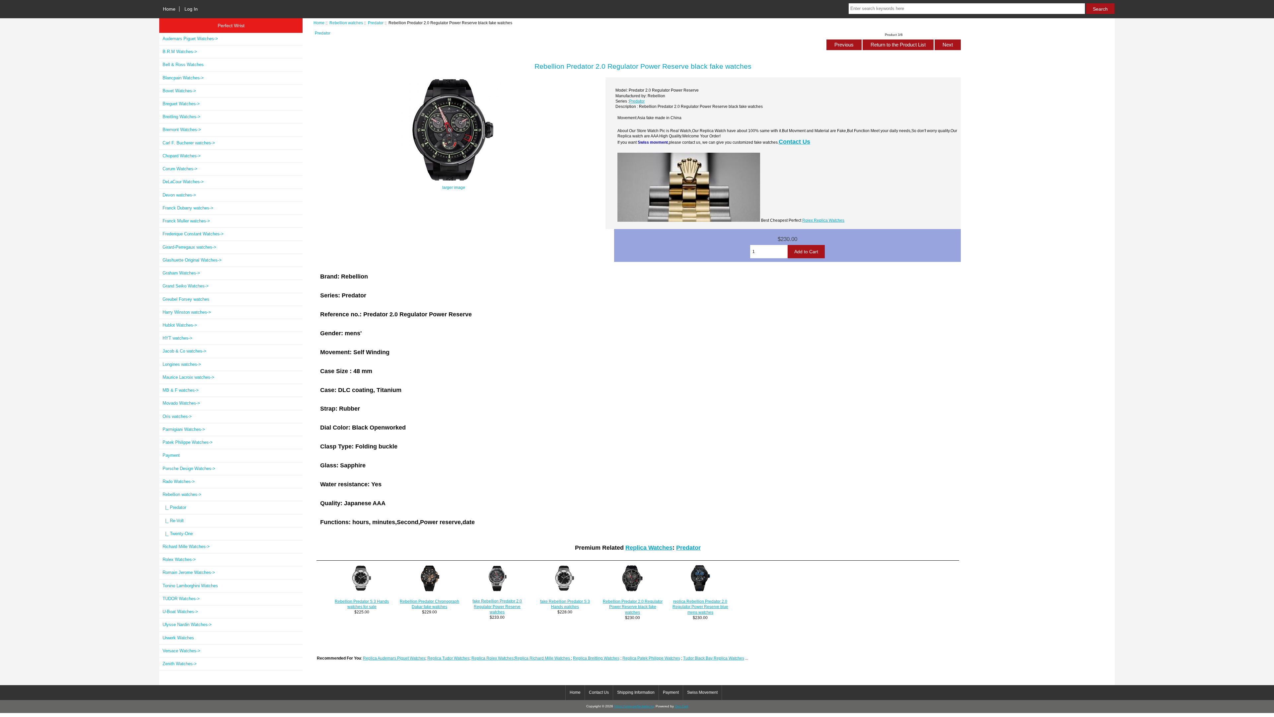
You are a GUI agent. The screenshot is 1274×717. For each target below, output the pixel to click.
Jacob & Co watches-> (184, 351)
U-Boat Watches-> (180, 611)
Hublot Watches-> (180, 325)
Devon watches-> (179, 195)
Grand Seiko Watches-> (186, 285)
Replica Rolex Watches (492, 658)
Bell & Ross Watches (183, 64)
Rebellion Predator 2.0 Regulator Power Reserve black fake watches (633, 606)
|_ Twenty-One (178, 533)
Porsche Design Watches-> (189, 468)
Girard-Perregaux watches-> (189, 247)
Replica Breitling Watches (596, 658)
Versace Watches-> (181, 650)
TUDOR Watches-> (181, 598)
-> (182, 494)
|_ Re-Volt (173, 520)
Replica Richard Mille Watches (543, 658)
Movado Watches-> (181, 403)
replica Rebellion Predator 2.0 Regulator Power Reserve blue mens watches (700, 606)
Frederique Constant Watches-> (193, 233)
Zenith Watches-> (180, 663)
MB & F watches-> (181, 390)
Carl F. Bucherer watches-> (189, 142)
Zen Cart (681, 706)
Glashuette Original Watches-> (192, 260)
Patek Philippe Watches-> (188, 442)
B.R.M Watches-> (180, 51)
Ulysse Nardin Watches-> (187, 624)
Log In (191, 9)
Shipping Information (636, 692)
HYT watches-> (177, 338)
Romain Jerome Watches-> (189, 572)
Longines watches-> (182, 364)
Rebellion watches (346, 23)
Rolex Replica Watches (823, 220)
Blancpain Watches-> (183, 77)
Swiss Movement (702, 692)
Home (169, 9)
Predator (376, 23)
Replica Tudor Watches (448, 658)
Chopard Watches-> (182, 155)
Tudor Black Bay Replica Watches (713, 658)
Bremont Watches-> (182, 129)
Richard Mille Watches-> (186, 546)
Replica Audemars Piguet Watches (394, 658)
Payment (171, 455)
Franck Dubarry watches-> (188, 207)
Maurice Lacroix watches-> (188, 377)
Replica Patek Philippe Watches (651, 658)
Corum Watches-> (180, 168)
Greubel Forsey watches (186, 299)
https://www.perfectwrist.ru (634, 706)
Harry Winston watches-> (187, 312)
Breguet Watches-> (181, 103)
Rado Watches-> (179, 481)
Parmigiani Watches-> (184, 429)
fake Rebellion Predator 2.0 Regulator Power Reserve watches (497, 606)
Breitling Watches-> (181, 116)
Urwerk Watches (178, 637)
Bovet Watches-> (179, 90)
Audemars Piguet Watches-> (190, 38)
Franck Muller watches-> (186, 220)
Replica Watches (648, 547)
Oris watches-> (177, 416)
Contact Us (794, 141)
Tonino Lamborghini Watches (190, 585)
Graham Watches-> (181, 273)
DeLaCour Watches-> (183, 181)
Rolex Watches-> (179, 559)
